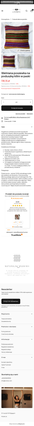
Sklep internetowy (16, 424)
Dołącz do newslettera (10, 301)
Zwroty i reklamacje (6, 352)
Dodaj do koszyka (17, 108)
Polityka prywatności (7, 344)
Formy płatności (5, 331)
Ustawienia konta (6, 321)
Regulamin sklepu (6, 349)
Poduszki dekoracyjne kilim (19, 19)
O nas (2, 367)
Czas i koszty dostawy (7, 334)
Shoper (12, 413)
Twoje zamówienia (6, 318)
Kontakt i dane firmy (6, 362)
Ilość (2, 98)
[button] (11, 198)
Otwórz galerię (25, 50)
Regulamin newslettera (7, 347)
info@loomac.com (6, 380)
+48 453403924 (6, 378)
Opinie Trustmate (6, 365)
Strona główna (5, 19)
